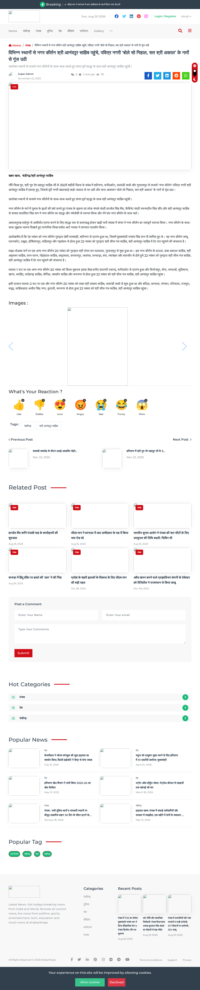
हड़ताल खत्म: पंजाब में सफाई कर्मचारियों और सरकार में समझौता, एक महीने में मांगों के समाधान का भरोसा (160, 815)
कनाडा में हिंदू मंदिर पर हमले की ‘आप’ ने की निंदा (35, 577)
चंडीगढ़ (47, 853)
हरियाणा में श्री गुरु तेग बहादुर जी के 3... (146, 451)
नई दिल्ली (14, 853)
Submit (23, 653)
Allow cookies (90, 982)
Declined (117, 982)
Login (158, 16)
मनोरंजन (84, 31)
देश (60, 31)
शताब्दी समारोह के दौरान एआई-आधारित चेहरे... (55, 451)
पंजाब (38, 31)
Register (170, 16)
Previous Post (22, 439)
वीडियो (71, 31)
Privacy (187, 959)
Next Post (181, 439)
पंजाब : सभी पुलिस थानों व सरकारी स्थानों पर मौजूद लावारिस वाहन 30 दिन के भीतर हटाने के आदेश (66, 815)
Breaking (53, 4)
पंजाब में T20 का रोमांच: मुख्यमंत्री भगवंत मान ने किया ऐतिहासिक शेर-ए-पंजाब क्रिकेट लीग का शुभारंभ (128, 925)
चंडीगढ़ (26, 31)
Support (172, 959)
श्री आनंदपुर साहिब (48, 426)
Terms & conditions (151, 959)
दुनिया (50, 31)
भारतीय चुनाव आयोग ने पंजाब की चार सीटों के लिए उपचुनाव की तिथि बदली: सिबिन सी (102, 6)
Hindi (185, 16)
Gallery (99, 31)
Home (13, 31)
